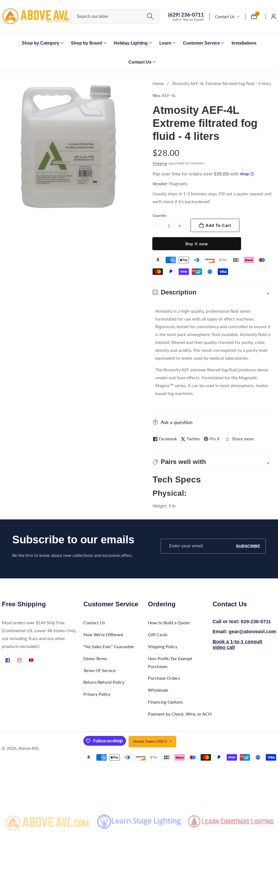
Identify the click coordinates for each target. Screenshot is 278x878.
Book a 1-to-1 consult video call (237, 644)
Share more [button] (243, 438)
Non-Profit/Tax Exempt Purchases (170, 662)
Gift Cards (158, 634)
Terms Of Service (99, 670)
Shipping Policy (162, 646)
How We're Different (103, 634)
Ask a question (176, 422)
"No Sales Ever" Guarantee (108, 646)
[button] (40, 42)
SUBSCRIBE (248, 546)
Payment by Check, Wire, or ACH (179, 713)
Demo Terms (95, 658)
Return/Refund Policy (103, 682)
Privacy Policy (96, 694)
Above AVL (28, 748)
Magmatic (178, 183)
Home (158, 83)
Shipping (160, 163)
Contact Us (225, 16)
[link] (47, 821)
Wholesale (158, 689)
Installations (244, 43)
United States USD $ (150, 741)
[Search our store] (150, 17)
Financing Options (165, 701)
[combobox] (115, 16)
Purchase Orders (164, 678)
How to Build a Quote (169, 622)
